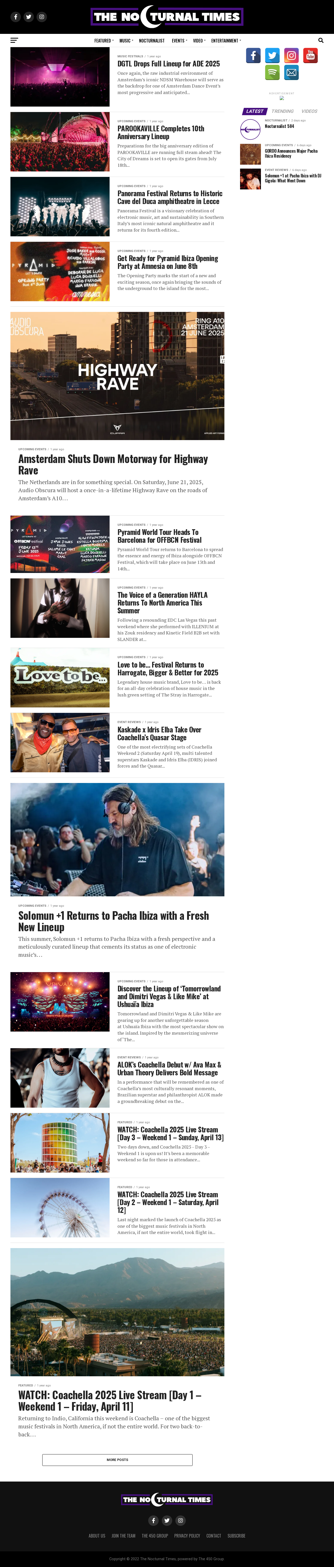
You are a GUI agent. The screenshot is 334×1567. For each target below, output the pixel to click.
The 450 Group (155, 1536)
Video (198, 41)
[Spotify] (272, 72)
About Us (97, 1536)
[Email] (291, 72)
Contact (213, 1536)
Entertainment (224, 41)
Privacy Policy (187, 1536)
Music (125, 41)
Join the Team (123, 1536)
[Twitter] (272, 55)
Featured (102, 41)
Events (178, 41)
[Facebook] (253, 55)
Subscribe (236, 1536)
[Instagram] (291, 55)
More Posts (117, 1460)
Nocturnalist (152, 41)
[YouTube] (310, 55)
